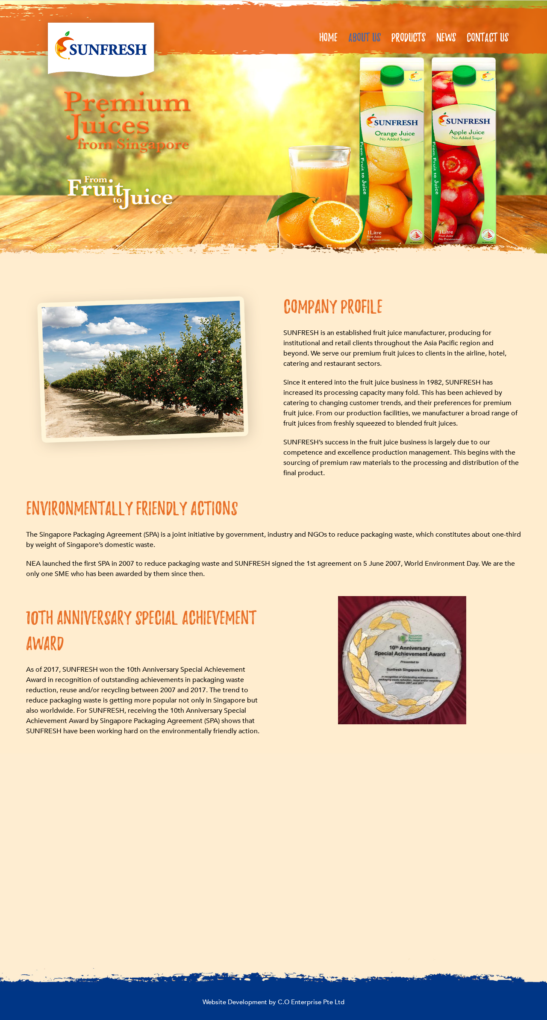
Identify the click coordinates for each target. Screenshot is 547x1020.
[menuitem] (333, 36)
